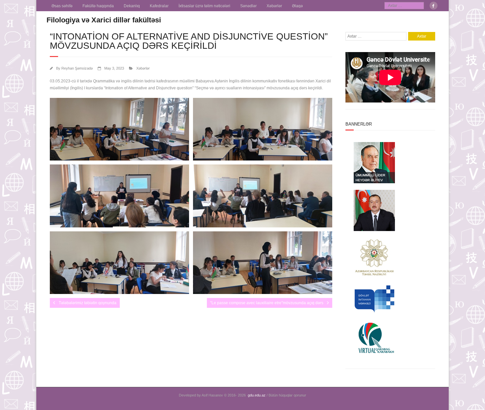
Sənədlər (248, 6)
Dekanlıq (132, 6)
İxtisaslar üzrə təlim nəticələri (204, 6)
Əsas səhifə (62, 6)
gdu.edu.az (257, 395)
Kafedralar (159, 6)
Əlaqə (297, 6)
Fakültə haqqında (98, 6)
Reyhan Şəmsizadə (77, 68)
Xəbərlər (274, 6)
